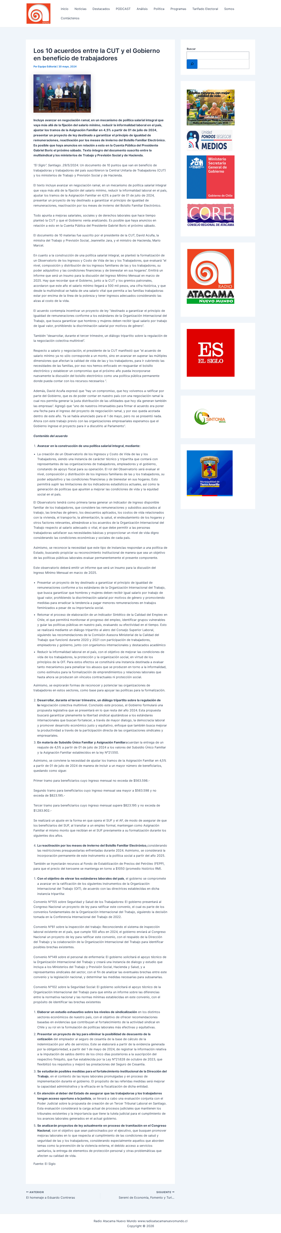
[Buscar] (192, 64)
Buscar (191, 48)
